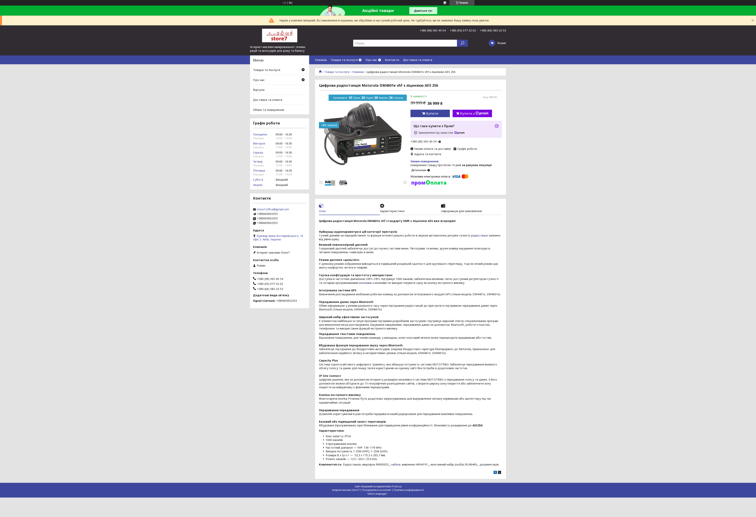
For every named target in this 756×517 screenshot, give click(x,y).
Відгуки (258, 90)
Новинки (358, 72)
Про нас (371, 60)
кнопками (365, 283)
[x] (499, 473)
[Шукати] (462, 43)
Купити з (467, 113)
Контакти (392, 60)
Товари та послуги (344, 60)
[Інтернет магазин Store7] (279, 35)
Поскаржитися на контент (376, 490)
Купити (432, 113)
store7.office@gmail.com (273, 209)
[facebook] (495, 473)
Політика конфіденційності (409, 490)
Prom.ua (397, 486)
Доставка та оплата (417, 60)
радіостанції (479, 235)
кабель (396, 464)
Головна (321, 60)
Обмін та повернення (268, 109)
